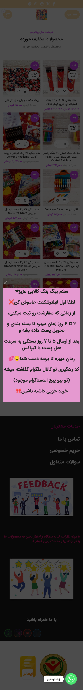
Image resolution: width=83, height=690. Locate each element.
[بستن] (5, 283)
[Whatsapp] (71, 679)
